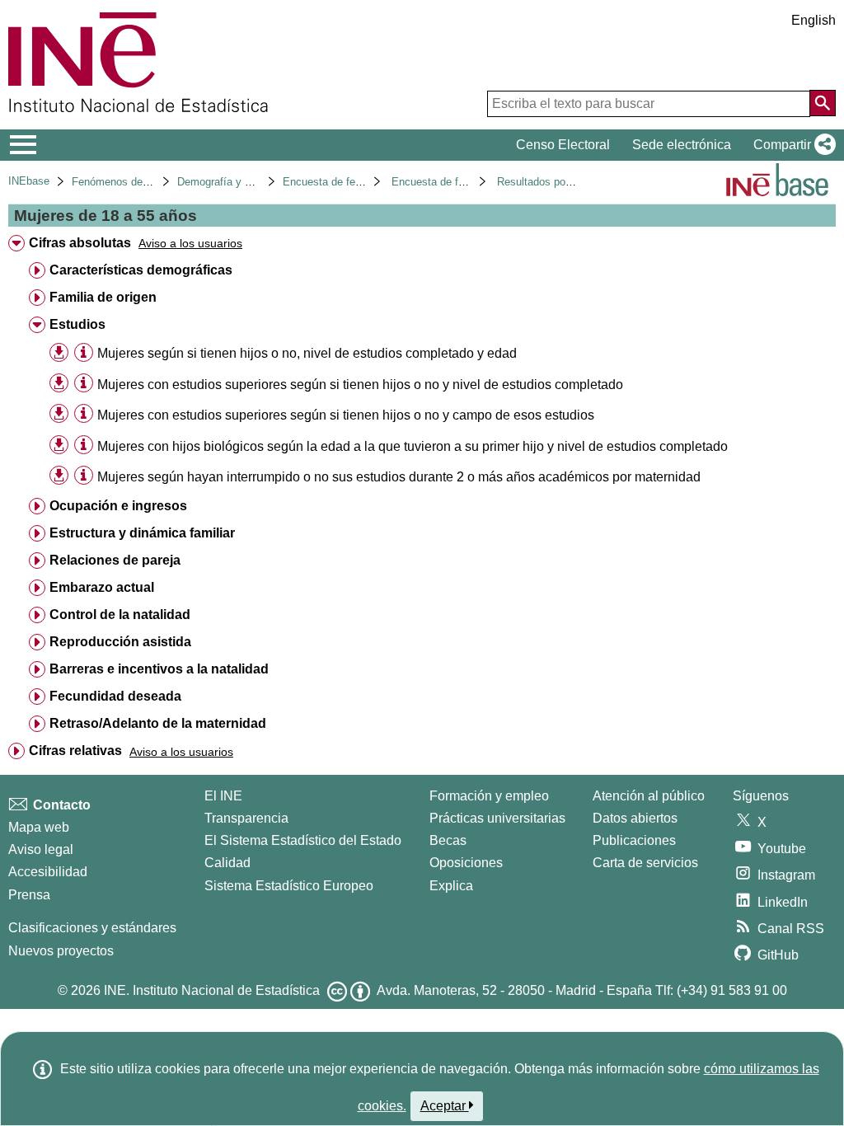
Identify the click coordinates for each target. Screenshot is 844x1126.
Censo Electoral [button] (563, 145)
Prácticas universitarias (497, 818)
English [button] (813, 20)
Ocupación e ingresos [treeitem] (118, 506)
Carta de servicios (645, 863)
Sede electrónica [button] (681, 145)
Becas (448, 840)
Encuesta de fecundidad (340, 182)
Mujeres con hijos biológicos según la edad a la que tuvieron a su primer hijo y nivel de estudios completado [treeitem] (412, 446)
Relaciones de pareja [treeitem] (115, 560)
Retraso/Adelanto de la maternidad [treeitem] (157, 723)
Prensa (29, 895)
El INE (223, 796)
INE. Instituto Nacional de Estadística (212, 990)
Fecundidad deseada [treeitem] (115, 696)
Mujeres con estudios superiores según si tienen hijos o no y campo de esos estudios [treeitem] (345, 415)
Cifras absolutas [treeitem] (80, 243)
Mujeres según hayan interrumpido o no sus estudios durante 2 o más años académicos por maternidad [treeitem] (399, 477)
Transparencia (246, 818)
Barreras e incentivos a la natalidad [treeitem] (159, 669)
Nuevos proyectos (61, 951)
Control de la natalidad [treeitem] (119, 615)
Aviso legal (40, 849)
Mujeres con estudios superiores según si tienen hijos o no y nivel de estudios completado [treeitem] (360, 385)
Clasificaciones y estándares (92, 928)
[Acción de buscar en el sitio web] (822, 103)
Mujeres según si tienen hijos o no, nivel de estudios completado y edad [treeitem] (307, 353)
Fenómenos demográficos (133, 182)
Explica (451, 886)
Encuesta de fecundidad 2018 (462, 182)
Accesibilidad (47, 872)
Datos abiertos (635, 818)
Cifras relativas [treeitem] (75, 751)
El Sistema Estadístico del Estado (302, 840)
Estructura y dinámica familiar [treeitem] (142, 533)
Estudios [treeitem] (77, 324)
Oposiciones (466, 863)
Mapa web (38, 827)
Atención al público (649, 796)
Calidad (227, 863)
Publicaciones (634, 840)
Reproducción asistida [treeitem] (120, 642)
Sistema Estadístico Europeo (288, 886)
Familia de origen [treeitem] (103, 297)
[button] (791, 145)
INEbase (28, 181)
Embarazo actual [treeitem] (101, 587)
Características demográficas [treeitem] (140, 270)
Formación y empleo (489, 796)
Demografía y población (233, 182)
